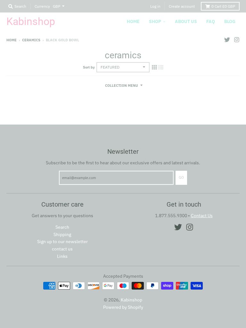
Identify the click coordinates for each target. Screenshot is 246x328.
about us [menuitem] (186, 21)
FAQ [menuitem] (210, 21)
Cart (223, 6)
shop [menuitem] (155, 21)
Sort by (89, 67)
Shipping (62, 234)
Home (11, 40)
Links (62, 256)
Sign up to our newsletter (62, 241)
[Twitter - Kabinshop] (227, 40)
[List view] (160, 67)
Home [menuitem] (133, 21)
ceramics (31, 40)
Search (62, 227)
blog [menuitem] (229, 21)
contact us (62, 249)
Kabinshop (30, 21)
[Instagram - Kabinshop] (237, 40)
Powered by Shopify (123, 307)
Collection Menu (121, 85)
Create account (182, 6)
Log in (155, 6)
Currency (42, 6)
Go (181, 177)
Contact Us (202, 215)
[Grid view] (154, 67)
